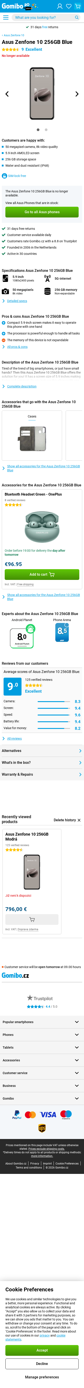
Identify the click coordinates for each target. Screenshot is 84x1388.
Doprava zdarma (28, 929)
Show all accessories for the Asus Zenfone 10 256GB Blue (43, 468)
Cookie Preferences (67, 1163)
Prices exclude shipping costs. (46, 1148)
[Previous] (7, 93)
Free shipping (25, 584)
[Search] (76, 17)
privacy (45, 1335)
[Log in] (59, 6)
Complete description (22, 386)
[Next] (76, 93)
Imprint (47, 1163)
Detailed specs (17, 301)
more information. (42, 1156)
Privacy (34, 1163)
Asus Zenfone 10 (14, 35)
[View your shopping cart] (77, 6)
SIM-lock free (17, 176)
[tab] (38, 129)
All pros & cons (17, 347)
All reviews (14, 738)
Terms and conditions (29, 1167)
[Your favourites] (68, 6)
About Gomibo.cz (15, 1163)
